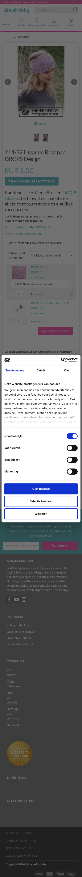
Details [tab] (41, 370)
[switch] (72, 448)
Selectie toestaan (41, 501)
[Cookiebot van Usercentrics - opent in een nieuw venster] (61, 360)
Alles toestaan (41, 488)
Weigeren (41, 513)
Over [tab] (67, 370)
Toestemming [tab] (15, 370)
